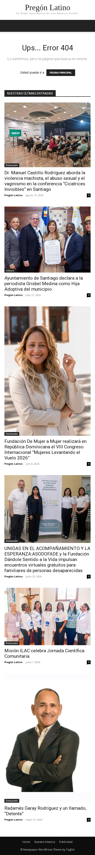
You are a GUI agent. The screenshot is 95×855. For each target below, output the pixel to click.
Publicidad (65, 842)
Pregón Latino (13, 195)
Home (26, 842)
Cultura (10, 270)
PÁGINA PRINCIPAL (61, 72)
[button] (89, 26)
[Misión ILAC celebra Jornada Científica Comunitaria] (47, 616)
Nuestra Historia (44, 842)
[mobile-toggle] (7, 26)
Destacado (12, 165)
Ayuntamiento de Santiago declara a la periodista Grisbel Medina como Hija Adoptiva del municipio (43, 283)
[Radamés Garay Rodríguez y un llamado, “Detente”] (47, 738)
